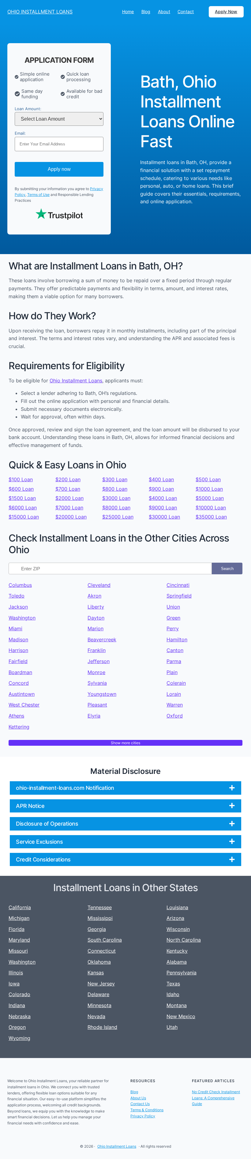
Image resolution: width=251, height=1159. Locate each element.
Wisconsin (178, 929)
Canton (175, 650)
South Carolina (105, 940)
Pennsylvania (182, 973)
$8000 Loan (116, 507)
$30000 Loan (164, 517)
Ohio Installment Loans (76, 380)
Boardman (20, 672)
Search (227, 568)
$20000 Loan (71, 517)
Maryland (19, 940)
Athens (16, 716)
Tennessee (100, 907)
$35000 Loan (211, 517)
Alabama (177, 962)
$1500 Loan (22, 498)
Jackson (18, 607)
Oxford (175, 716)
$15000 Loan (24, 517)
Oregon (17, 1027)
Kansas (96, 973)
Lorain (174, 694)
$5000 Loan (210, 498)
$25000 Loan (117, 517)
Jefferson (99, 661)
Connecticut (102, 951)
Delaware (98, 994)
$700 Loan (67, 489)
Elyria (94, 716)
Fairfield (18, 661)
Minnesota (99, 1005)
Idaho (173, 994)
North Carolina (184, 940)
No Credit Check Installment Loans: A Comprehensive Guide (216, 1098)
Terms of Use (38, 194)
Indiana (17, 1005)
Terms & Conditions (146, 1110)
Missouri (18, 951)
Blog (134, 1092)
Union (173, 607)
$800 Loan (114, 489)
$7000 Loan (69, 507)
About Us (138, 1098)
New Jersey (101, 984)
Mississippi (100, 918)
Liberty (96, 607)
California (20, 907)
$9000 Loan (163, 507)
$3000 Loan (116, 498)
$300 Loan (114, 479)
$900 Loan (161, 489)
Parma (174, 661)
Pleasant (97, 705)
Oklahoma (99, 962)
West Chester (24, 705)
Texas (173, 984)
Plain (172, 672)
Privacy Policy (142, 1116)
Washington (22, 618)
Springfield (179, 596)
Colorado (19, 994)
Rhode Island (102, 1027)
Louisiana (177, 907)
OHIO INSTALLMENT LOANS (40, 12)
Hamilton (177, 639)
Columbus (20, 585)
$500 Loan (208, 479)
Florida (16, 929)
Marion (95, 628)
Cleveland (99, 585)
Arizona (175, 918)
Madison (18, 639)
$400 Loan (161, 479)
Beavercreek (102, 639)
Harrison (18, 650)
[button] (125, 787)
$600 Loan (21, 489)
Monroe (96, 672)
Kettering (19, 727)
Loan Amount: (28, 109)
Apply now (59, 169)
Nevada (96, 1016)
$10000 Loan (211, 507)
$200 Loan (68, 479)
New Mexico (181, 1016)
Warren (175, 705)
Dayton (96, 618)
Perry (173, 628)
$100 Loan (21, 479)
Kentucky (177, 951)
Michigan (19, 918)
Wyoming (19, 1038)
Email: (20, 133)
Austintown (22, 694)
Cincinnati (178, 585)
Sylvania (97, 683)
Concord (19, 683)
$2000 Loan (69, 498)
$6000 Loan (23, 507)
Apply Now (226, 11)
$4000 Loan (163, 498)
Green (173, 618)
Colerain (176, 683)
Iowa (14, 984)
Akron (94, 596)
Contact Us (140, 1103)
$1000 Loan (209, 489)
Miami (15, 628)
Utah (172, 1027)
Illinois (16, 973)
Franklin (97, 650)
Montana (177, 1005)
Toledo (16, 596)
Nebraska (20, 1016)
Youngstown (102, 694)
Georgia (97, 929)
